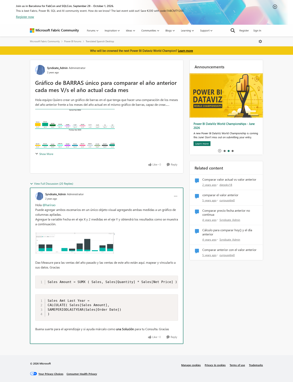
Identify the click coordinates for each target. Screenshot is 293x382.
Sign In (257, 30)
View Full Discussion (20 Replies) (53, 183)
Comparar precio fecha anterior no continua (226, 213)
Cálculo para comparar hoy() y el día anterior (227, 232)
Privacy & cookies (215, 365)
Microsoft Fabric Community (45, 41)
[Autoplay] (219, 151)
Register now (25, 17)
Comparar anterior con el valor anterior (229, 250)
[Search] (232, 30)
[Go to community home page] (54, 30)
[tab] (224, 151)
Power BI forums (72, 41)
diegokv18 (225, 185)
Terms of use (237, 365)
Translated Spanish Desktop (100, 41)
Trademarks (256, 365)
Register (244, 30)
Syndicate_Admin (57, 68)
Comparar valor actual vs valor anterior (229, 179)
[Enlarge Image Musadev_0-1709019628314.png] (106, 243)
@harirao (48, 205)
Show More (46, 154)
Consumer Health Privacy (82, 373)
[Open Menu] (260, 41)
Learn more (185, 51)
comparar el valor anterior (220, 195)
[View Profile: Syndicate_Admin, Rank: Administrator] (40, 70)
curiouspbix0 (227, 200)
